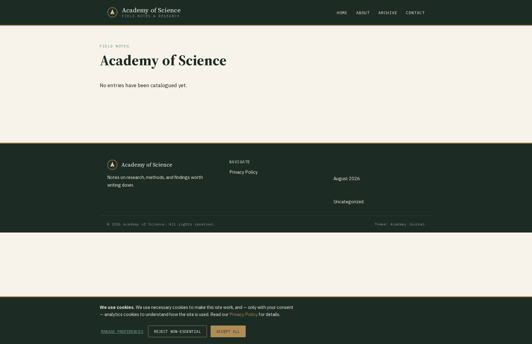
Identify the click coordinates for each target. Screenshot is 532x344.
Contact (415, 12)
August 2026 (346, 178)
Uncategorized (348, 201)
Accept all (228, 331)
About (363, 12)
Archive (387, 12)
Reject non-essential (177, 331)
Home (342, 12)
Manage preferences (122, 331)
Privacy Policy (243, 172)
